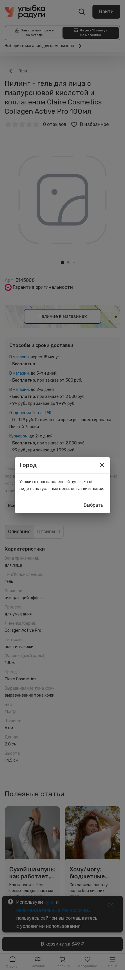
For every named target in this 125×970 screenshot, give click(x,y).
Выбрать (93, 505)
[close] (102, 465)
